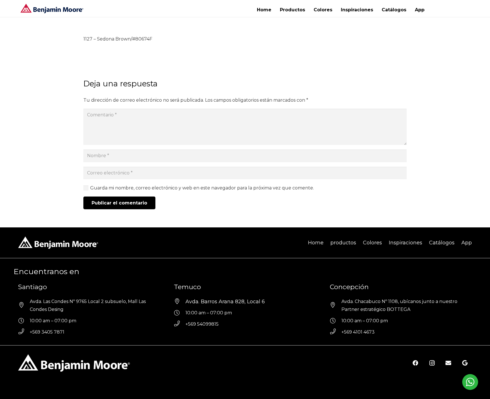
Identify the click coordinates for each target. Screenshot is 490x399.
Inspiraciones (405, 243)
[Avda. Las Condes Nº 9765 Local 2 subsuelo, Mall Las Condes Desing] (24, 306)
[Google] (465, 363)
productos (343, 243)
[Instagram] (432, 363)
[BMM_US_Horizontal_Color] (51, 9)
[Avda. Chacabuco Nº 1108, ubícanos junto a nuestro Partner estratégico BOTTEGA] (335, 306)
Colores (372, 243)
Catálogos (442, 243)
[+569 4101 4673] (335, 332)
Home (316, 243)
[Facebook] (415, 363)
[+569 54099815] (179, 324)
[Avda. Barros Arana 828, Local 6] (179, 302)
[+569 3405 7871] (24, 332)
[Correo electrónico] (448, 363)
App (466, 243)
